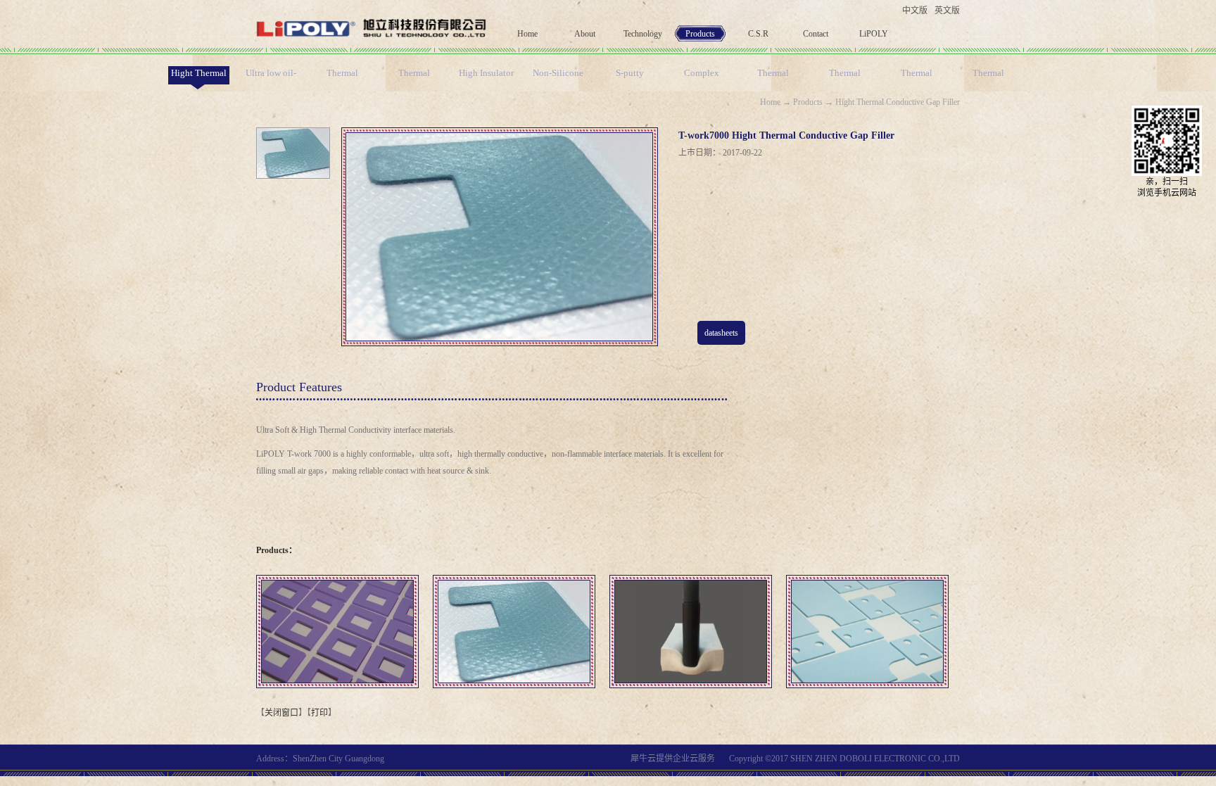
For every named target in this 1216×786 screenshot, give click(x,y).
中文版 (914, 10)
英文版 (947, 10)
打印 (319, 713)
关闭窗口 (281, 713)
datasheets (721, 333)
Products (808, 102)
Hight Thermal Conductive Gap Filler (897, 102)
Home (527, 34)
